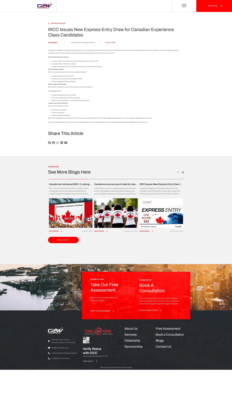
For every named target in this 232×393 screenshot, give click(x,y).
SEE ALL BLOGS (63, 240)
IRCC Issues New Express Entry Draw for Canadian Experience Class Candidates (161, 184)
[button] (49, 143)
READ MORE (54, 231)
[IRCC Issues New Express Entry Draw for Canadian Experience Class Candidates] (161, 213)
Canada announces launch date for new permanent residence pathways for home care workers (115, 184)
